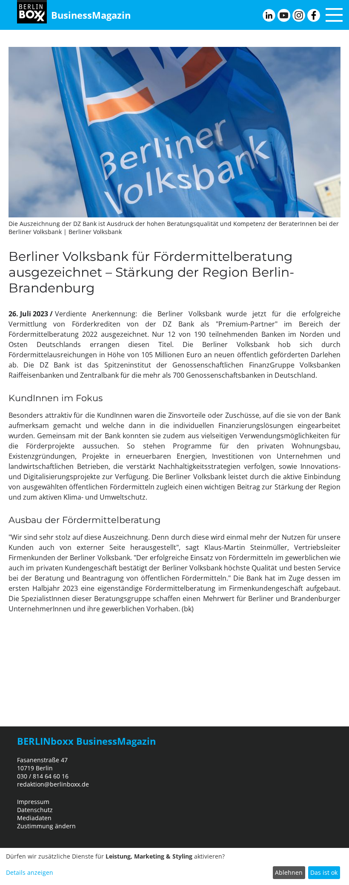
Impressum (33, 802)
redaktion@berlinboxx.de (53, 784)
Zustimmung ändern (46, 826)
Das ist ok (324, 872)
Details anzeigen (29, 872)
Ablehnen (289, 872)
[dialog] (174, 866)
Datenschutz (35, 810)
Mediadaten (34, 818)
